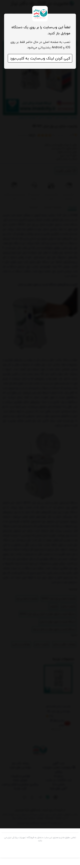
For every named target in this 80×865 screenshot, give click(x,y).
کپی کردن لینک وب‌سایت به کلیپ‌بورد (40, 58)
